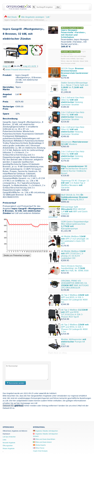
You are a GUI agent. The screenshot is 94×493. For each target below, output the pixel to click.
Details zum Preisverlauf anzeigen (17, 255)
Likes (4, 440)
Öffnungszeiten (8, 445)
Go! (58, 7)
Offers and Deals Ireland (43, 442)
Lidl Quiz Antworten (9, 437)
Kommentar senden (16, 383)
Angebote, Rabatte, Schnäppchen (46, 431)
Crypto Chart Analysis (40, 451)
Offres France (39, 448)
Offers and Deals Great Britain (45, 439)
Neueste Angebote (9, 442)
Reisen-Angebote (8, 448)
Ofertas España (40, 445)
